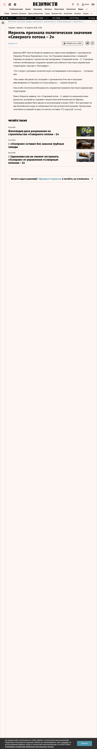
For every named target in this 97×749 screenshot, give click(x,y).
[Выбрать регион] (73, 4)
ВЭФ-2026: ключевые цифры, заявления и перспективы (31, 22)
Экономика (37, 9)
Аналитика (68, 13)
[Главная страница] (45, 4)
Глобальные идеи (16, 9)
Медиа (80, 9)
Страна (86, 13)
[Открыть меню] (93, 4)
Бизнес (28, 9)
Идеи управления (35, 13)
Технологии (71, 9)
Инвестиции (59, 9)
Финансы (48, 9)
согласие (65, 742)
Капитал (77, 13)
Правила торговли (18, 13)
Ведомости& (57, 13)
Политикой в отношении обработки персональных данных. (29, 747)
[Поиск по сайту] (78, 4)
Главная (12, 28)
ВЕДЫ (7, 13)
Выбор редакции (64, 22)
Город (47, 13)
